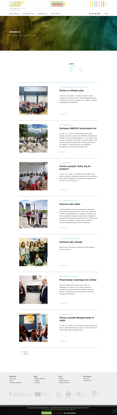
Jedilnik (37, 380)
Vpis (11, 380)
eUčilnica (87, 380)
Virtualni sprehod (15, 382)
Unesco (76, 87)
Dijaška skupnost (40, 378)
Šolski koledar (64, 380)
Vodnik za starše (65, 382)
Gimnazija (13, 378)
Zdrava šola (84, 87)
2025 (71, 70)
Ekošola (71, 87)
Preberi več (63, 114)
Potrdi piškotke (46, 413)
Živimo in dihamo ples (71, 90)
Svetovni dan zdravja (70, 242)
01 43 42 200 (94, 13)
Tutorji (37, 382)
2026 (71, 68)
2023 (80, 70)
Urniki (86, 378)
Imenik (62, 378)
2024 (80, 68)
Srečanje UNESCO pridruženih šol (77, 128)
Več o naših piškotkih (70, 413)
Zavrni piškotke (58, 413)
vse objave (72, 66)
